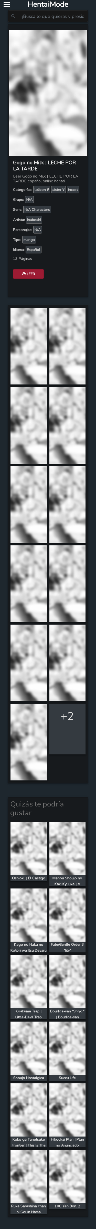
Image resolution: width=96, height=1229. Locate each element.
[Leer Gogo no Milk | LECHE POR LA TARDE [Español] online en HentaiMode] (48, 92)
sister (57, 189)
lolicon (41, 189)
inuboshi (34, 219)
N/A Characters (37, 209)
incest (73, 189)
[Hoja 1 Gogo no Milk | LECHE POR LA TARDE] (28, 345)
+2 (67, 716)
